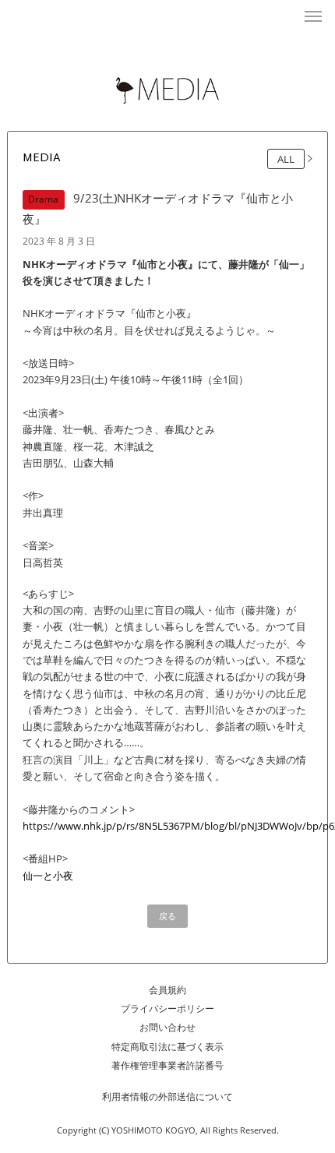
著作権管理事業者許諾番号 (167, 1065)
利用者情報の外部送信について (167, 1096)
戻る (167, 916)
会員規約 (167, 989)
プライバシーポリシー (167, 1008)
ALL (285, 159)
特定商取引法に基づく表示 (167, 1046)
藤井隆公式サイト (167, 15)
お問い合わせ (167, 1027)
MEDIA (42, 158)
